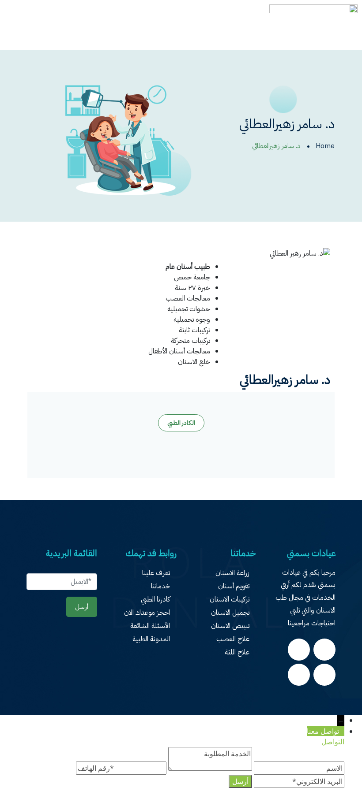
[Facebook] (324, 650)
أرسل (81, 607)
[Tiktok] (299, 675)
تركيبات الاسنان (229, 599)
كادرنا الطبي (155, 599)
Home (325, 146)
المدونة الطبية (151, 639)
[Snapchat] (324, 675)
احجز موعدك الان (147, 612)
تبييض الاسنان (230, 625)
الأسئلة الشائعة (150, 625)
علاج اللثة (237, 652)
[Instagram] (299, 650)
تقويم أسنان (233, 586)
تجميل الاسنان (230, 612)
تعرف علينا (156, 573)
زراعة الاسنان (232, 573)
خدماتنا (160, 586)
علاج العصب (232, 639)
